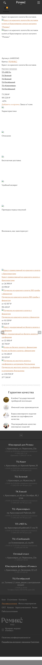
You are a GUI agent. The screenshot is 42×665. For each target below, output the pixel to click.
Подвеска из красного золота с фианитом (20, 317)
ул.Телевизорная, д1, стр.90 (21, 543)
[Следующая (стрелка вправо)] (38, 332)
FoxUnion (35, 642)
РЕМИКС (13, 62)
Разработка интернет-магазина (16, 642)
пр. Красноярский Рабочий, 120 (21, 513)
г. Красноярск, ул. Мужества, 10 (21, 481)
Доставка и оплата (9, 604)
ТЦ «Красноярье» (9, 85)
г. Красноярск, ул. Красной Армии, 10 (21, 466)
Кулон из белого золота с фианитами (18, 351)
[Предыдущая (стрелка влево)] (4, 332)
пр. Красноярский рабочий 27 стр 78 (21, 528)
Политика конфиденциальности (16, 638)
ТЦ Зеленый (6, 75)
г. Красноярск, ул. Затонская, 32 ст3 (21, 570)
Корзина (6, 11)
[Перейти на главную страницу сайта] (21, 2)
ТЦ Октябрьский (8, 82)
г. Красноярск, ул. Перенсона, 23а (21, 449)
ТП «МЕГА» (6, 72)
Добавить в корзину (11, 105)
